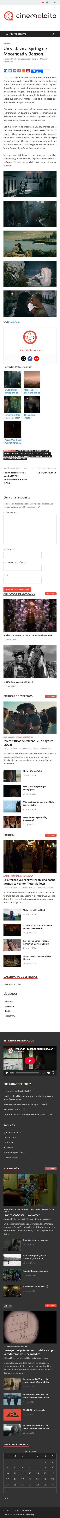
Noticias (7, 44)
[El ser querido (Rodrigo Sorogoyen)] (12, 786)
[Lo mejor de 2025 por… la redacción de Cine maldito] (12, 1379)
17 (7, 1479)
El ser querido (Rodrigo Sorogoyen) (34, 788)
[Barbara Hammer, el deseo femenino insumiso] (30, 615)
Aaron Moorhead (24, 451)
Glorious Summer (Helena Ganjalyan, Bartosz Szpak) (36, 942)
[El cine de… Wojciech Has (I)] (30, 661)
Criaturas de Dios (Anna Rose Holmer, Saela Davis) (37, 927)
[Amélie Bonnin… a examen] (12, 1271)
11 (15, 1473)
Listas (24, 1347)
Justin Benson (27, 453)
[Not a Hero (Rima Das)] (12, 910)
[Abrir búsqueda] (53, 34)
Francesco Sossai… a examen (21, 1215)
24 (7, 1484)
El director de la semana (33, 1209)
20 (30, 1479)
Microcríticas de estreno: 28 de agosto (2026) (25, 1104)
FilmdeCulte (14, 322)
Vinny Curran (19, 459)
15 (45, 1473)
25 (15, 1484)
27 (30, 1484)
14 (37, 1473)
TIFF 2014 (8, 459)
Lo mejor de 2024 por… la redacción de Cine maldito (36, 1396)
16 (52, 1473)
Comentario (10, 513)
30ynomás (7, 1209)
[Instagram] (55, 2)
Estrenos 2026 (12, 984)
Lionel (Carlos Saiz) (32, 771)
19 (22, 1479)
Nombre (8, 550)
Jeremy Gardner (11, 453)
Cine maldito (27, 748)
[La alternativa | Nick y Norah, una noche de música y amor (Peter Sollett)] (30, 857)
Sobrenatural (36, 456)
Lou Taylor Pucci (43, 453)
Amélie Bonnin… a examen (36, 1271)
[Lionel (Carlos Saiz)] (12, 771)
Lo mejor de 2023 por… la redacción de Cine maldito (36, 1427)
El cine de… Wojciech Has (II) (17, 1091)
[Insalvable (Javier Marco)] (12, 1286)
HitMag (30, 1514)
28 (37, 1484)
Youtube (9, 1001)
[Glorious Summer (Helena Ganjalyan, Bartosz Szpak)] (12, 941)
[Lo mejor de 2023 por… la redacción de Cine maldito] (12, 1425)
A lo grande (8, 737)
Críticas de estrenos (24, 737)
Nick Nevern (23, 456)
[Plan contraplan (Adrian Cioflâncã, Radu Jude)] (12, 1255)
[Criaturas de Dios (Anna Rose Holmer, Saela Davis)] (12, 925)
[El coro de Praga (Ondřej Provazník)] (12, 817)
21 (37, 1479)
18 (15, 1479)
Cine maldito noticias (29, 59)
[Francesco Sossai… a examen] (30, 1175)
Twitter (8, 1011)
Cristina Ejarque (28, 887)
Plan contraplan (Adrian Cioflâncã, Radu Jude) (34, 1257)
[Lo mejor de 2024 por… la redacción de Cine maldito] (12, 1394)
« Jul (5, 1498)
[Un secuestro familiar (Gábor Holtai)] (12, 956)
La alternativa (26, 876)
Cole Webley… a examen (35, 1240)
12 (22, 1473)
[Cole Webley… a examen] (12, 1240)
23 (52, 1479)
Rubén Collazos (27, 1219)
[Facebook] (47, 2)
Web (5, 575)
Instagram (10, 1015)
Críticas (15, 876)
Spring (48, 456)
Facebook (9, 1006)
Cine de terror (41, 451)
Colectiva (16, 1347)
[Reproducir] (7, 1072)
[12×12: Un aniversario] (12, 1410)
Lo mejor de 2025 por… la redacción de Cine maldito (36, 1380)
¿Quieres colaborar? (13, 1132)
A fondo (7, 876)
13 (30, 1473)
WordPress (20, 1514)
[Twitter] (51, 2)
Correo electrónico (15, 562)
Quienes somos (11, 1157)
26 (22, 1484)
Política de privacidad (14, 1152)
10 (7, 1473)
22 (45, 1479)
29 (45, 1484)
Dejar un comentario (42, 748)
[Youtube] (43, 2)
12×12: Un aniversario (34, 1410)
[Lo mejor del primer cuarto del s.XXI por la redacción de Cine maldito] (30, 1312)
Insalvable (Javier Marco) (35, 1286)
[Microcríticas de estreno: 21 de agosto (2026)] (12, 802)
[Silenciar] (48, 1072)
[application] (30, 1061)
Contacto (8, 1142)
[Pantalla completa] (52, 1072)
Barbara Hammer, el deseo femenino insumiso (27, 635)
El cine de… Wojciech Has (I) (18, 681)
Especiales (9, 1147)
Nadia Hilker (10, 456)
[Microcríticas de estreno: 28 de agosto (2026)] (30, 718)
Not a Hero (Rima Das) (34, 910)
